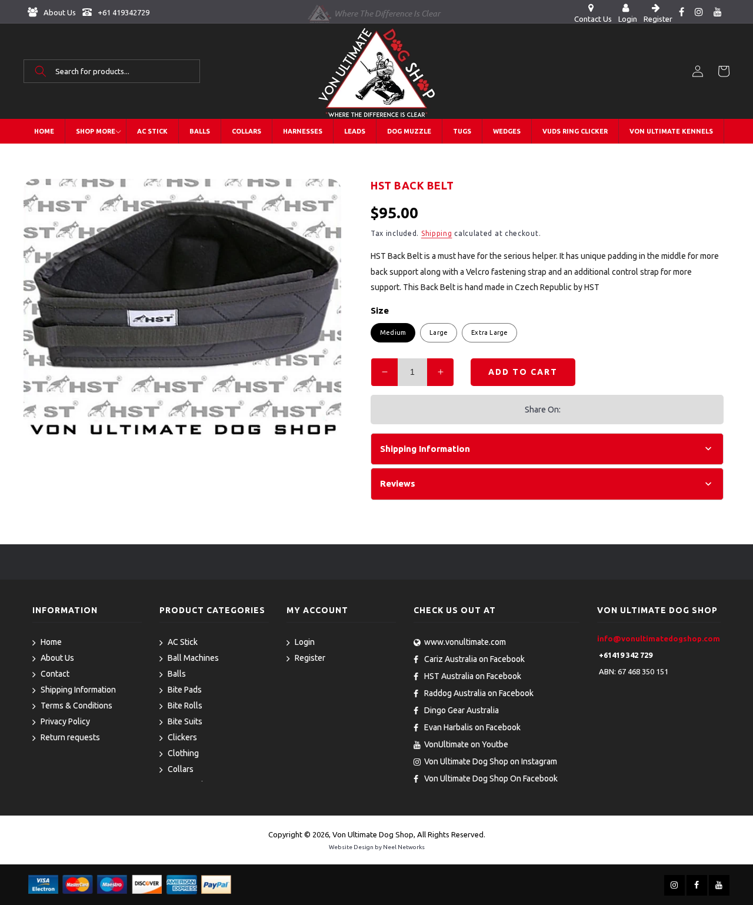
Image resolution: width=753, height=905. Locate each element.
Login (305, 642)
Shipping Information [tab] (425, 449)
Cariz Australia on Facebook (474, 659)
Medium (393, 332)
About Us (59, 12)
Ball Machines (193, 658)
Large (438, 332)
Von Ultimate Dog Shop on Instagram (490, 761)
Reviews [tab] (397, 483)
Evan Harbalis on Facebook (472, 727)
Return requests (70, 737)
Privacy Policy (65, 721)
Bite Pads (185, 689)
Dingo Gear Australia (461, 710)
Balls (177, 673)
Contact (55, 673)
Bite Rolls (185, 705)
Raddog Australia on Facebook (479, 693)
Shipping (436, 233)
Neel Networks (404, 847)
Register (310, 658)
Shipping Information (78, 689)
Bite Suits (185, 721)
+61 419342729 (122, 12)
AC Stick (183, 642)
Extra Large (489, 332)
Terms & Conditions (76, 705)
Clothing (183, 753)
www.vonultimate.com (465, 642)
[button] (112, 71)
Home (51, 642)
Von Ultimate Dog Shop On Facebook (491, 778)
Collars (181, 769)
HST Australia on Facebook (472, 676)
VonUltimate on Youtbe (466, 744)
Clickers (182, 737)
